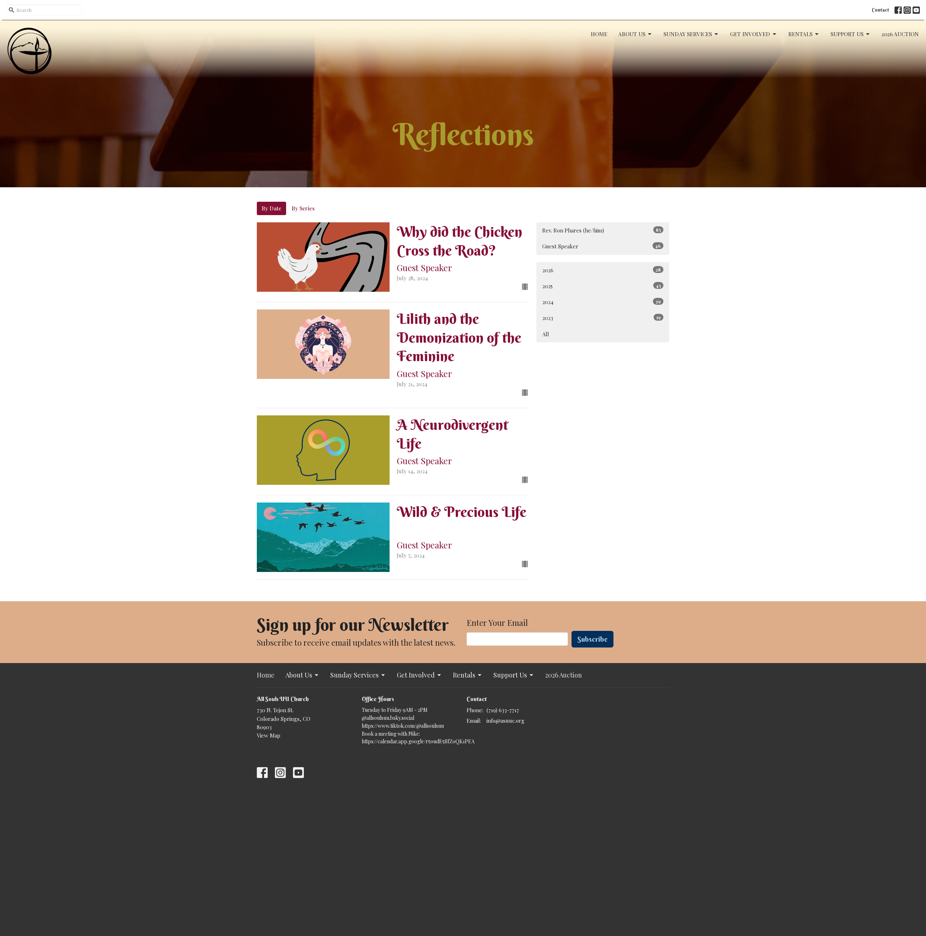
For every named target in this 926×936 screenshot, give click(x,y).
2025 (601, 286)
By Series (303, 208)
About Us (631, 34)
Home (599, 34)
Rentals (800, 34)
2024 (601, 301)
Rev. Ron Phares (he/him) (601, 230)
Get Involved (750, 34)
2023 (601, 317)
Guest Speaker (601, 246)
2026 (601, 270)
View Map (268, 735)
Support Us (847, 34)
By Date (271, 208)
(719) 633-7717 (503, 710)
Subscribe (592, 639)
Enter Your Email (497, 622)
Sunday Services (687, 34)
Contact (880, 10)
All (545, 334)
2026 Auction (900, 34)
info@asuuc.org (505, 720)
